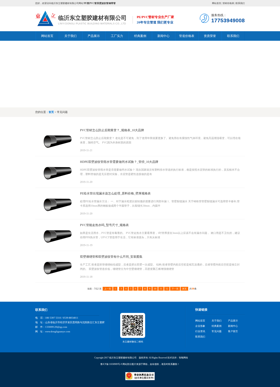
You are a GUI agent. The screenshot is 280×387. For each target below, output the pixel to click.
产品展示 (94, 36)
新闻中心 (163, 36)
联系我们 (240, 3)
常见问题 (217, 331)
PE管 (86, 3)
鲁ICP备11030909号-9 (111, 364)
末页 (184, 288)
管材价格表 (228, 3)
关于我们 (70, 36)
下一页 (175, 288)
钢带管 (112, 3)
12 (167, 288)
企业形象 (200, 326)
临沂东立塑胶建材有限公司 (92, 18)
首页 (51, 112)
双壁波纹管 (102, 3)
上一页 (107, 288)
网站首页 (216, 3)
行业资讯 (200, 331)
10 (155, 288)
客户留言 (233, 331)
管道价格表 (186, 36)
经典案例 (140, 36)
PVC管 (93, 3)
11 (161, 288)
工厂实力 (117, 36)
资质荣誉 (210, 36)
